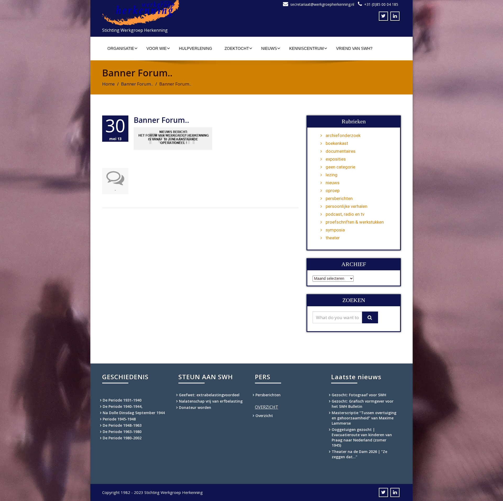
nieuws (333, 182)
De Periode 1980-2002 (122, 437)
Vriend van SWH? (354, 48)
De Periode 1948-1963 (122, 425)
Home (108, 84)
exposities (336, 159)
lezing (331, 174)
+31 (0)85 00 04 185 (381, 4)
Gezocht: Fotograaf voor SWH (359, 394)
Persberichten (268, 394)
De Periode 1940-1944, (123, 406)
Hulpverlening (195, 48)
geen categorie (340, 167)
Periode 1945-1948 (119, 418)
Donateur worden (195, 407)
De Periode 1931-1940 (122, 400)
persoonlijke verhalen (346, 206)
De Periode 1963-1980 (122, 431)
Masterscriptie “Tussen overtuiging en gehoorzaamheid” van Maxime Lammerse (364, 418)
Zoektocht (237, 48)
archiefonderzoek (343, 135)
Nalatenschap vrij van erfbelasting (211, 401)
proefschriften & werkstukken (355, 222)
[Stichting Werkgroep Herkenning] (175, 12)
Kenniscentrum (306, 48)
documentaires (341, 151)
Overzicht (264, 415)
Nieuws (269, 48)
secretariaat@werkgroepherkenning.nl (322, 4)
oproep (333, 190)
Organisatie (120, 48)
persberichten (339, 198)
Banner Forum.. (137, 84)
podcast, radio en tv (345, 214)
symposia (335, 230)
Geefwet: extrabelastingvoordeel (209, 394)
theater (333, 237)
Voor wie (156, 48)
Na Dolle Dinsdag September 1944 (134, 412)
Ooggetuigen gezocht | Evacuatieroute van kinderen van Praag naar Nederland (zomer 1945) (362, 437)
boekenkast (337, 143)
